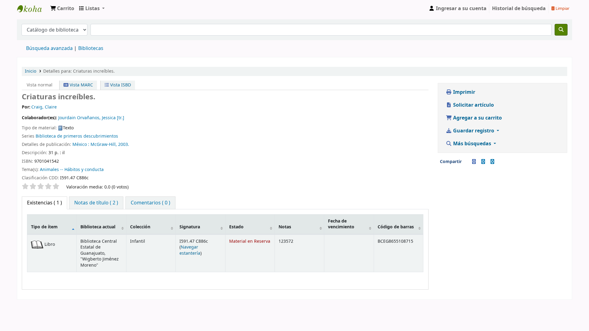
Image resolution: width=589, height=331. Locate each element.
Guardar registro (473, 131)
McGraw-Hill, (103, 144)
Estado (236, 227)
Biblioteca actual (97, 227)
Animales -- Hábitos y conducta (72, 169)
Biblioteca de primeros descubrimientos (77, 136)
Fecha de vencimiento (341, 224)
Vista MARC (80, 85)
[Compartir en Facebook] (474, 161)
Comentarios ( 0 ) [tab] (150, 203)
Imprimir (463, 92)
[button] (62, 8)
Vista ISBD (120, 85)
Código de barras (396, 227)
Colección (140, 227)
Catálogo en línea (32, 8)
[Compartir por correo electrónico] (466, 161)
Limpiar (562, 8)
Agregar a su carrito (477, 118)
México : (80, 144)
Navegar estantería (189, 250)
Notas (285, 227)
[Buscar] (561, 30)
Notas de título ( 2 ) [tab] (96, 203)
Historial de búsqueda (519, 8)
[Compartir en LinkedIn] (483, 161)
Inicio (30, 71)
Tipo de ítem (44, 227)
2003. (123, 144)
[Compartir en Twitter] (492, 161)
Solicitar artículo (473, 105)
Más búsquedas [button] (472, 143)
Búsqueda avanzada (49, 48)
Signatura (189, 227)
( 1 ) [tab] (44, 203)
